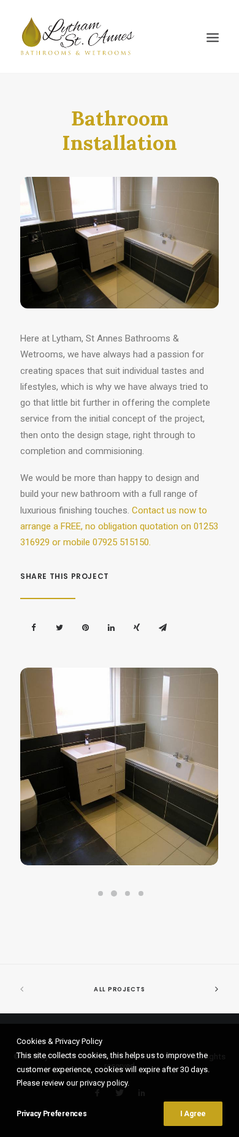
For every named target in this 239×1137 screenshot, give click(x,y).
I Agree (193, 1113)
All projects (119, 989)
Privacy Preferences (51, 1113)
